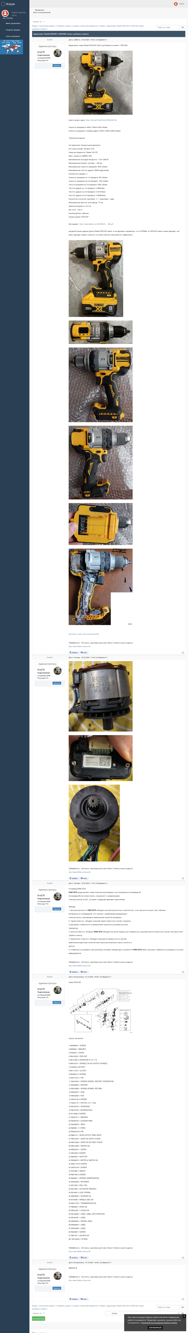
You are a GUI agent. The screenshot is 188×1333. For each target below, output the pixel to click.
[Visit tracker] (11, 47)
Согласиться (155, 1328)
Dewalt (102, 26)
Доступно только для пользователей (84, 634)
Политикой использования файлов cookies (159, 1323)
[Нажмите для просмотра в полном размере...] (101, 82)
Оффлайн (56, 65)
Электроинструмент (47, 26)
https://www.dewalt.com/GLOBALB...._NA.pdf (96, 224)
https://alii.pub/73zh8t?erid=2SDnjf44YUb (101, 120)
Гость (182, 3)
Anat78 (49, 39)
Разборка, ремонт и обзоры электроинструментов (77, 26)
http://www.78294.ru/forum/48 (79, 646)
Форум (34, 26)
